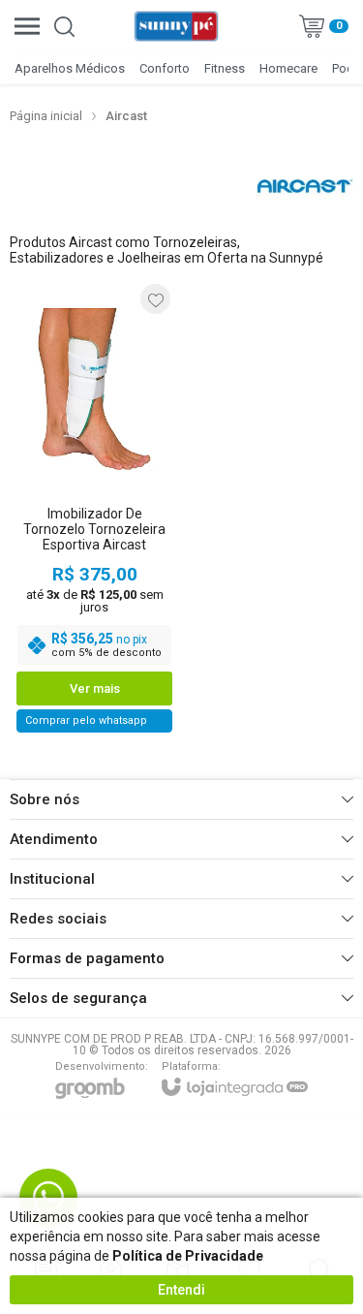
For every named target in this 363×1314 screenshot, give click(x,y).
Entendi (181, 1290)
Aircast (126, 116)
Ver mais (95, 688)
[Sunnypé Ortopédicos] (176, 26)
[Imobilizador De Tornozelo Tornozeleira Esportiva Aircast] (94, 507)
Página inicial (46, 116)
